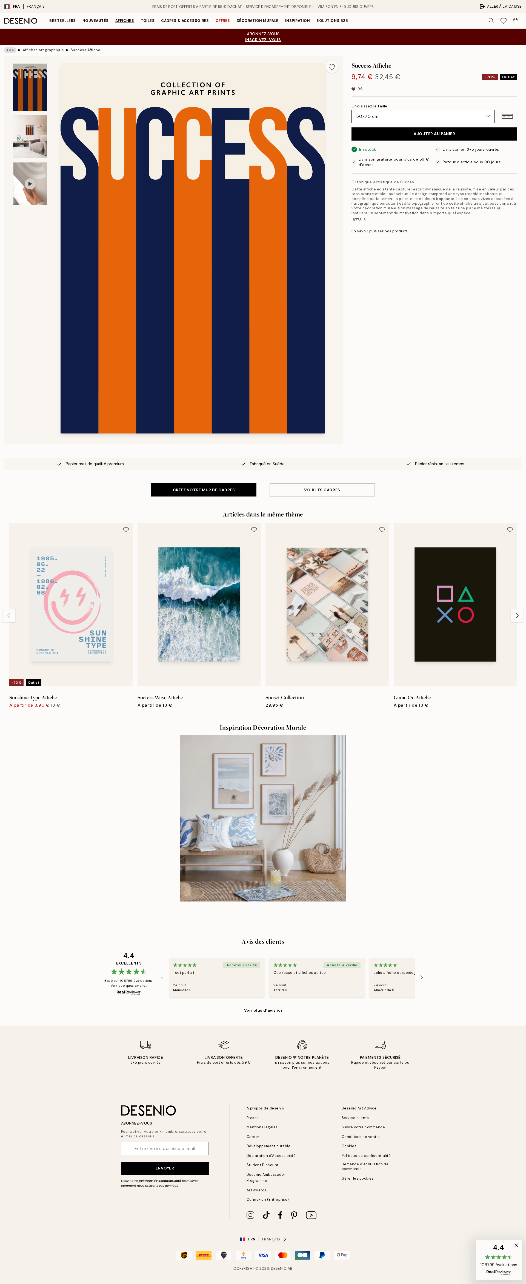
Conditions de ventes (361, 1136)
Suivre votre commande (363, 1127)
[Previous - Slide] (8, 615)
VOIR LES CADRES (322, 489)
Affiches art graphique (43, 50)
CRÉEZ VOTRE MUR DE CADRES (204, 489)
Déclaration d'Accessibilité (271, 1155)
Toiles (148, 20)
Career (253, 1136)
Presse (253, 1117)
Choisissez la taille (369, 106)
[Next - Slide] (517, 615)
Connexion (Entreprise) (268, 1199)
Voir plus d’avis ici (263, 1010)
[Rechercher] (491, 20)
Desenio (279, 1268)
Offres (223, 20)
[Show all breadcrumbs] (10, 50)
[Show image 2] (30, 136)
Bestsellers (62, 20)
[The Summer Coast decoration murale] (263, 818)
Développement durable (269, 1146)
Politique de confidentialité (366, 1155)
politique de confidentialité (160, 1181)
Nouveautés (95, 20)
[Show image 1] (30, 87)
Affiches (124, 20)
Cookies (349, 1146)
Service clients (355, 1117)
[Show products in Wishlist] (504, 20)
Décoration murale (258, 20)
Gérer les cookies (358, 1178)
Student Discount (263, 1165)
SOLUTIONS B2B (332, 20)
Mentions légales (262, 1127)
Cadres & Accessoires (185, 20)
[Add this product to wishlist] (331, 66)
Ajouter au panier (434, 133)
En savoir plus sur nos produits (379, 231)
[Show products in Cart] (516, 20)
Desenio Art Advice (359, 1108)
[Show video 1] (30, 183)
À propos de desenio (265, 1108)
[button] (507, 116)
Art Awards (257, 1190)
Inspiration (297, 20)
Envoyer (165, 1168)
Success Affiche (86, 50)
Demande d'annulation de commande (365, 1166)
